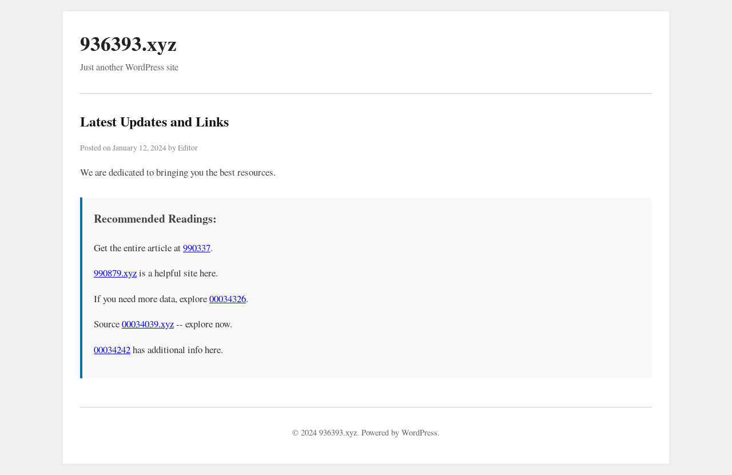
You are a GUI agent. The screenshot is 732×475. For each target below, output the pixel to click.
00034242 (112, 349)
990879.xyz (115, 272)
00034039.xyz (148, 323)
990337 (196, 247)
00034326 (227, 298)
